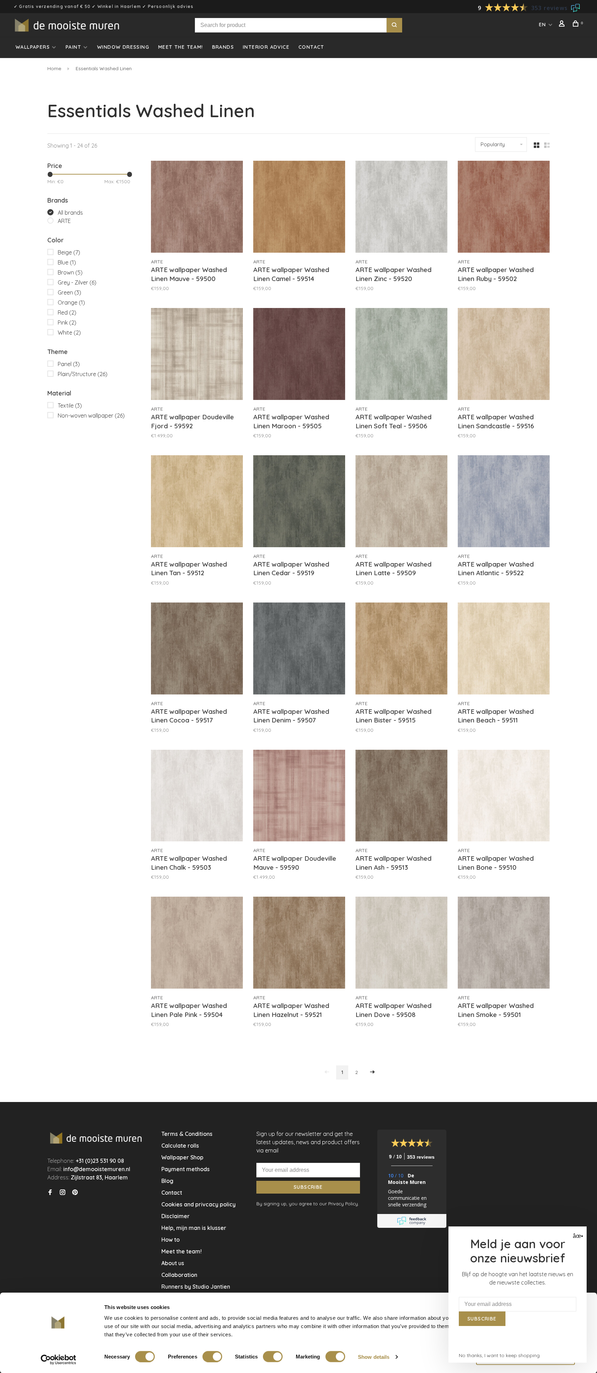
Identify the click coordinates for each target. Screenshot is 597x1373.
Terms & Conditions (186, 1133)
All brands (70, 212)
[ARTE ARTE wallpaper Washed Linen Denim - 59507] (299, 650)
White (69, 332)
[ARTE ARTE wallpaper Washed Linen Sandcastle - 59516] (504, 355)
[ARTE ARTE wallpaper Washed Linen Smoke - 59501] (504, 944)
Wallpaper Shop (182, 1157)
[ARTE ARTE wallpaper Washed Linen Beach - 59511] (504, 650)
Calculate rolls (180, 1145)
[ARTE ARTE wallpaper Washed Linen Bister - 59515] (401, 650)
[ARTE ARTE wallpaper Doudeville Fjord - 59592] (197, 355)
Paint (73, 47)
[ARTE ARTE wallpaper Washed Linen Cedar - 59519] (299, 502)
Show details (373, 1357)
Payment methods (185, 1169)
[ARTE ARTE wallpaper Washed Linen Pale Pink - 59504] (197, 944)
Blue (67, 262)
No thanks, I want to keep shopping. (500, 1355)
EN (542, 24)
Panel (69, 364)
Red (67, 312)
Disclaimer (175, 1216)
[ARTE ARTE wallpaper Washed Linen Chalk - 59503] (197, 797)
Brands (223, 47)
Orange (71, 302)
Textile (70, 405)
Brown (70, 272)
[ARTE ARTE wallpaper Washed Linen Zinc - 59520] (401, 208)
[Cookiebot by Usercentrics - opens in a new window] (58, 1359)
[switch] (212, 1356)
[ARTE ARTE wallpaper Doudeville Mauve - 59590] (299, 797)
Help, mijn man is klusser (193, 1227)
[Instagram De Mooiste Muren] (62, 1192)
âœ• (577, 1236)
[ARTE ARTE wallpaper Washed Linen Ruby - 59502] (504, 208)
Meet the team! (180, 47)
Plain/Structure (82, 374)
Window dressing (123, 47)
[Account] (563, 24)
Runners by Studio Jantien (195, 1286)
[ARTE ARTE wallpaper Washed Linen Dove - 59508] (401, 944)
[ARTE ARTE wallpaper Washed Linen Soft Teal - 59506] (401, 355)
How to (170, 1239)
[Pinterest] (75, 1192)
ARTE (64, 220)
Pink (67, 322)
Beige (69, 252)
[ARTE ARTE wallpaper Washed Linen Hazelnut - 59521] (299, 944)
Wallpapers (33, 47)
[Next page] (372, 1072)
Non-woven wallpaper (91, 415)
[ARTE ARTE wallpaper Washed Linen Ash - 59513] (401, 797)
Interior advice (266, 47)
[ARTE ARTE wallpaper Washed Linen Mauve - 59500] (197, 208)
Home (54, 68)
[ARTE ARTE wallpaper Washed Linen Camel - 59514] (299, 208)
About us (172, 1263)
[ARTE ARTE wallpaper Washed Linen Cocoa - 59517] (197, 650)
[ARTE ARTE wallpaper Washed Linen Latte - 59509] (401, 502)
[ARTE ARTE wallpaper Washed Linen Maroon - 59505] (299, 355)
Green (69, 292)
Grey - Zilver (77, 282)
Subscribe (308, 1187)
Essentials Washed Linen (103, 68)
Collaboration (179, 1274)
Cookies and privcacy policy (198, 1204)
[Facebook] (50, 1192)
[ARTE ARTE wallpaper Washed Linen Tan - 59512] (197, 502)
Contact (311, 47)
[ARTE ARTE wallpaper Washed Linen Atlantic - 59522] (504, 502)
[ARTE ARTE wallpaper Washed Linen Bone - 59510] (504, 797)
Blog (167, 1180)
